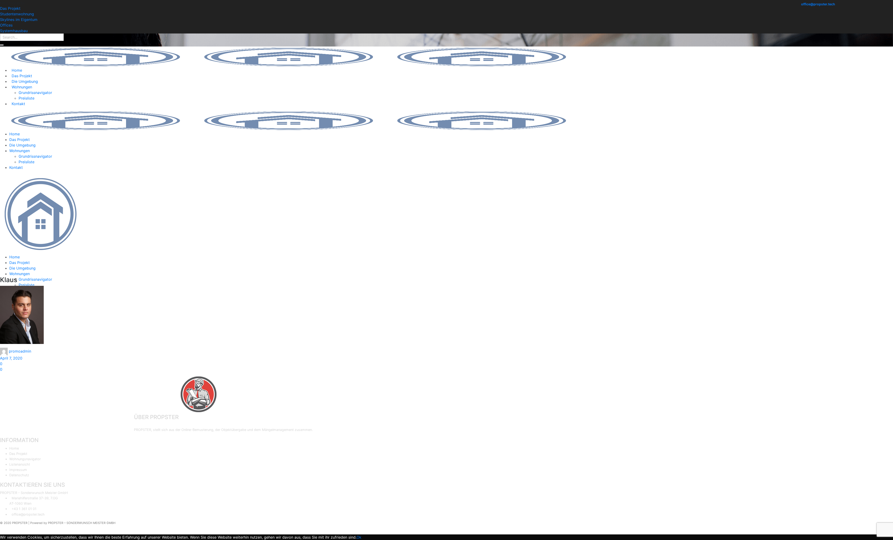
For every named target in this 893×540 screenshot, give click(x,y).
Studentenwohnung (17, 14)
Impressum (18, 470)
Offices (6, 25)
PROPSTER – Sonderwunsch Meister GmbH (81, 523)
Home (14, 448)
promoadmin (20, 351)
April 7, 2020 (11, 358)
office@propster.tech (818, 4)
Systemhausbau (14, 30)
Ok (359, 537)
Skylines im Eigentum (18, 19)
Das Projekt (10, 8)
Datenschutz (19, 475)
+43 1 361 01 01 (24, 509)
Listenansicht (19, 464)
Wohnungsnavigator (25, 459)
